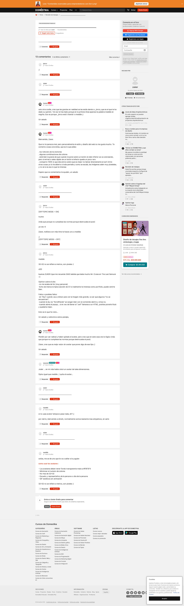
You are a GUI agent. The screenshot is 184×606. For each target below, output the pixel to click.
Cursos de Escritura (41, 553)
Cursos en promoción (99, 538)
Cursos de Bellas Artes (61, 545)
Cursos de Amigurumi (61, 563)
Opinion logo (129, 203)
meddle (45, 408)
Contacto (83, 592)
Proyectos (63, 10)
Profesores (92, 594)
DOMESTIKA (42, 10)
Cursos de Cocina (40, 569)
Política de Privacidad (129, 61)
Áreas (57, 528)
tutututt (46, 363)
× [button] (182, 4)
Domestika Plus (52, 594)
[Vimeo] (143, 592)
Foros (41, 15)
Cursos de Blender (79, 545)
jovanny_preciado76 (134, 123)
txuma (45, 103)
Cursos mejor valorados (100, 533)
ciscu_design (131, 197)
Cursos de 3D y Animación (43, 547)
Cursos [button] (53, 10)
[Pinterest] (135, 592)
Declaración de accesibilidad (87, 602)
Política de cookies (74, 602)
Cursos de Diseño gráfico (62, 542)
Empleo (49, 592)
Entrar (133, 10)
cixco (129, 142)
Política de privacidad (63, 602)
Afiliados (76, 594)
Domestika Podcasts (41, 594)
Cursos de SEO (59, 554)
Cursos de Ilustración (41, 531)
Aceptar (164, 598)
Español (106, 592)
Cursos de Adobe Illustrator (82, 535)
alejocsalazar (131, 208)
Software (78, 528)
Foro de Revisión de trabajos (47, 23)
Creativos (58, 592)
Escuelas (64, 592)
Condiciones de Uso (142, 60)
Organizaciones (84, 594)
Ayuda (97, 592)
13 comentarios (62, 29)
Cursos (37, 592)
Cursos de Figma (79, 547)
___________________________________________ (67, 26)
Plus (70, 10)
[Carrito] (128, 10)
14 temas (130, 97)
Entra (47, 506)
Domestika (77, 592)
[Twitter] (131, 592)
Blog (93, 592)
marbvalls (130, 178)
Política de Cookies (141, 61)
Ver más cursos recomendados (132, 274)
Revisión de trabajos (52, 15)
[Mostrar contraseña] (144, 50)
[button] (76, 10)
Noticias (89, 592)
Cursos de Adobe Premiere (82, 542)
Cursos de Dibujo (60, 538)
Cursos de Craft (40, 533)
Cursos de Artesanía (61, 540)
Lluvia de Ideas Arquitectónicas (136, 112)
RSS (38, 515)
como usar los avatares (48, 464)
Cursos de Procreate (80, 538)
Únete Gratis (55, 506)
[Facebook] (127, 592)
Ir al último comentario (61, 57)
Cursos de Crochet (60, 561)
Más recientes (114, 57)
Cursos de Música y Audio (43, 566)
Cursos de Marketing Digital (63, 559)
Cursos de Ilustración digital (63, 535)
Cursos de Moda (40, 556)
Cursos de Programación (62, 556)
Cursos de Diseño (40, 544)
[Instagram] (139, 592)
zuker (53, 29)
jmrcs (45, 63)
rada (129, 161)
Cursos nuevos (97, 531)
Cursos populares (98, 536)
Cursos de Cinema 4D (80, 540)
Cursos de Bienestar (41, 575)
